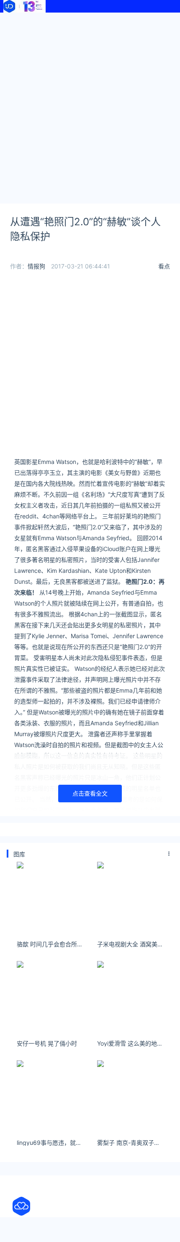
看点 (164, 266)
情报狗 (36, 266)
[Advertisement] (90, 107)
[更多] (169, 854)
